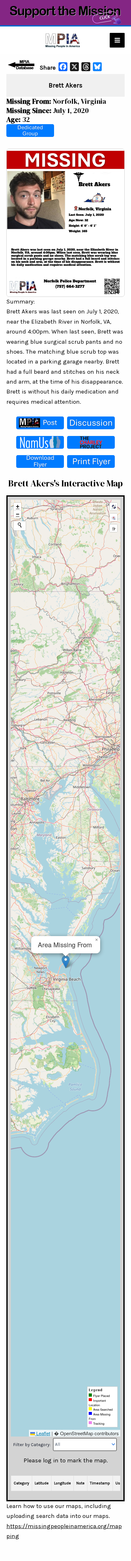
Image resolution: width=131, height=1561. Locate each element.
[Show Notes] (113, 528)
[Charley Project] (91, 442)
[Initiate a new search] (20, 525)
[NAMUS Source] (40, 442)
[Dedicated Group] (30, 130)
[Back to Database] (22, 65)
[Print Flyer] (91, 461)
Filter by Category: (32, 1444)
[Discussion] (91, 423)
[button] (66, 961)
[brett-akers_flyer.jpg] (65, 222)
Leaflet (42, 1433)
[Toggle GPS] (113, 506)
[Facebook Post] (40, 423)
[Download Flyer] (40, 461)
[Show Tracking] (113, 517)
